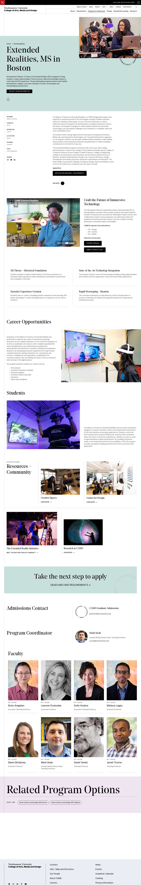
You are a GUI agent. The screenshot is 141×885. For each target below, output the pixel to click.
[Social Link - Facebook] (8, 160)
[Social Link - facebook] (21, 884)
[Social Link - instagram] (13, 884)
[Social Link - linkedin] (17, 884)
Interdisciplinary (19, 44)
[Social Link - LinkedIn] (14, 160)
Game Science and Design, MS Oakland (65, 802)
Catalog (99, 878)
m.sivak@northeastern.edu (99, 641)
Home (9, 44)
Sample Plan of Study (94, 249)
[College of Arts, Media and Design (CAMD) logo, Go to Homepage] (20, 9)
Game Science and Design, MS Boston (33, 802)
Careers (53, 883)
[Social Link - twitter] (9, 884)
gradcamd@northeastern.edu (100, 614)
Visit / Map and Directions (62, 869)
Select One (11, 802)
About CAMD (56, 878)
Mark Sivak (95, 633)
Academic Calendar (104, 874)
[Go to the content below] (8, 99)
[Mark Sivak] (81, 636)
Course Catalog (92, 243)
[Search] (136, 7)
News (98, 865)
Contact (54, 865)
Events (98, 869)
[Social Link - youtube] (26, 884)
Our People (55, 874)
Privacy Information (104, 883)
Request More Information (19, 91)
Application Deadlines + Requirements (69, 173)
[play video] (43, 222)
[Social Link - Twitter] (11, 160)
